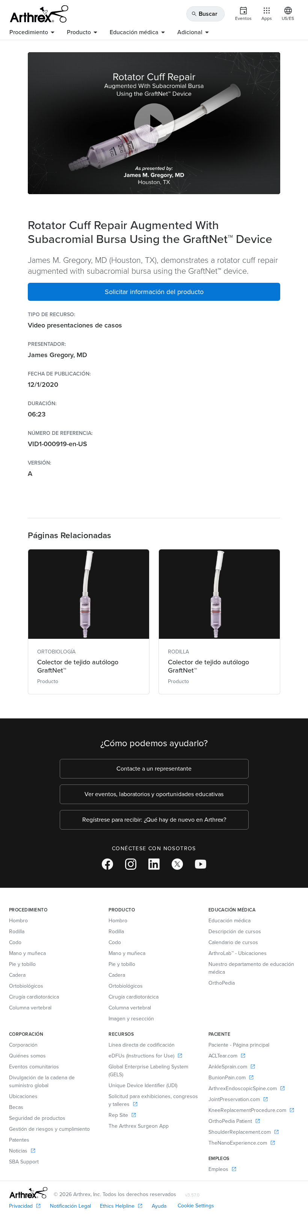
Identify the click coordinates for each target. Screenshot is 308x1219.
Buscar (204, 13)
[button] (154, 292)
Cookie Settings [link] (196, 1206)
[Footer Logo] (28, 1192)
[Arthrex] (39, 14)
